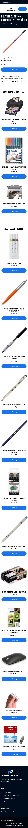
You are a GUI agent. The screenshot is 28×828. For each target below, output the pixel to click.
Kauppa (22, 9)
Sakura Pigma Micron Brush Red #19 (14, 404)
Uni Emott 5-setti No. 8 (14, 263)
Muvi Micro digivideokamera (14, 710)
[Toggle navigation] (3, 8)
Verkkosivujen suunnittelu (11, 795)
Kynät (17, 24)
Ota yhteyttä (13, 823)
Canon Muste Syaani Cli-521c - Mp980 (14, 747)
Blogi (5, 801)
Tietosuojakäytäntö (10, 825)
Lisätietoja (14, 69)
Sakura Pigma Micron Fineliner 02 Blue (14, 546)
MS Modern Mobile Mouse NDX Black (14, 671)
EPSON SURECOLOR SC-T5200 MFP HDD (14, 204)
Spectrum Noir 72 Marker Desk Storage (14, 592)
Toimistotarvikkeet (8, 24)
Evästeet (20, 823)
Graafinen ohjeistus (9, 798)
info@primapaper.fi (6, 2)
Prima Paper (7, 792)
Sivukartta (20, 825)
